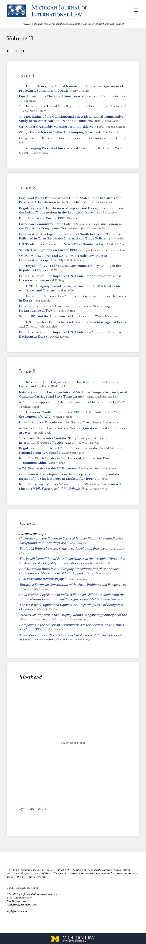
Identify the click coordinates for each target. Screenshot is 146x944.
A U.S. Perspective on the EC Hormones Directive (56, 468)
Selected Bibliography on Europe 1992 (48, 250)
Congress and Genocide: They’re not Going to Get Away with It (66, 138)
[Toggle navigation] (136, 10)
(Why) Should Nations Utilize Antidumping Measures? (59, 132)
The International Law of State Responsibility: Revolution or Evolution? (73, 106)
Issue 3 (27, 371)
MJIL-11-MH (26, 809)
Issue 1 (27, 76)
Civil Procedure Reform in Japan (42, 579)
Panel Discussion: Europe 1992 (42, 218)
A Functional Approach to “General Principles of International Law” (69, 402)
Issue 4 (26, 524)
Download (44, 809)
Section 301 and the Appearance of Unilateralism (56, 316)
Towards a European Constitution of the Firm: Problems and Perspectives (72, 585)
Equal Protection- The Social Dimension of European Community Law (72, 96)
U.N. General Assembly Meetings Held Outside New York (61, 126)
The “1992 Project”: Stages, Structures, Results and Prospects (63, 548)
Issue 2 (27, 188)
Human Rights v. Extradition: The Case (54, 422)
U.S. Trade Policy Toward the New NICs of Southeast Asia (62, 244)
